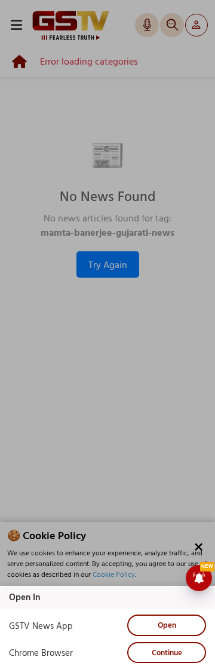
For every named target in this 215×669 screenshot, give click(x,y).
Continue (167, 652)
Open (167, 625)
